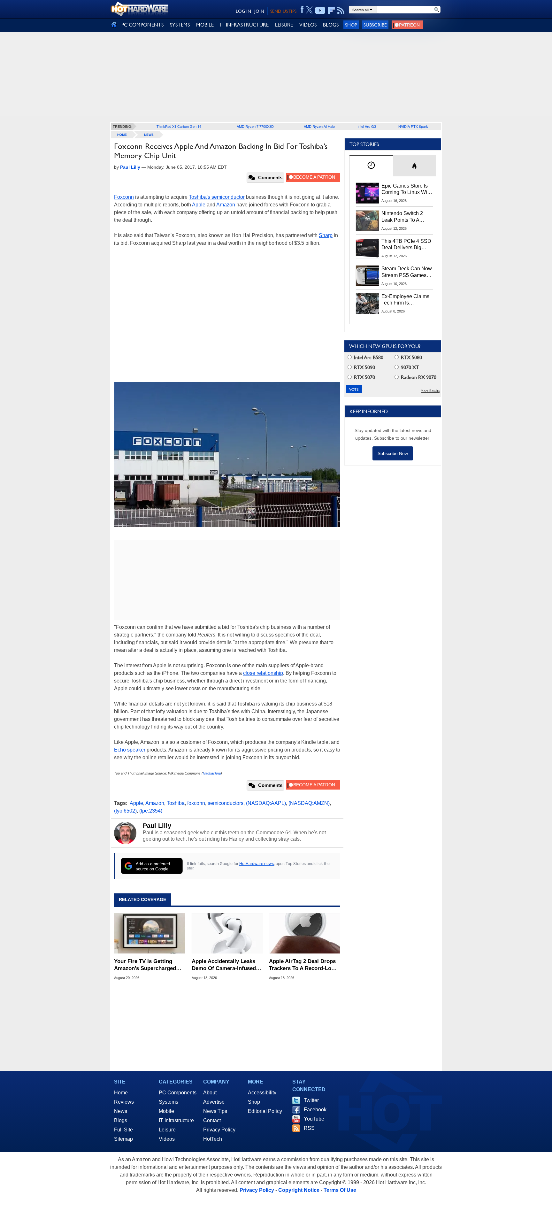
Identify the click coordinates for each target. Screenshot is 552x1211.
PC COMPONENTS (142, 25)
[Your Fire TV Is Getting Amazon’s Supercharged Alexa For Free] (149, 933)
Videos (167, 1139)
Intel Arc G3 (366, 126)
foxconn (196, 803)
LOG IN (243, 11)
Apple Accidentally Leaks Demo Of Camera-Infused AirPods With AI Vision (224, 965)
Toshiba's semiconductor (217, 197)
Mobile (166, 1111)
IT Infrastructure (176, 1120)
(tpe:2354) (150, 811)
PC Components (177, 1092)
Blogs (120, 1120)
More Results (430, 391)
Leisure (167, 1129)
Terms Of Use (340, 1190)
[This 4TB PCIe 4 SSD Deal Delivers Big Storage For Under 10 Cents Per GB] (367, 248)
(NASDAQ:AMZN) (309, 803)
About (210, 1092)
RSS (309, 1128)
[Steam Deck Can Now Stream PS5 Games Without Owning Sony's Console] (367, 276)
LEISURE (284, 25)
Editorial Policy (265, 1111)
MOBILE (205, 25)
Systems (168, 1102)
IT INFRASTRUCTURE (244, 25)
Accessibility (262, 1092)
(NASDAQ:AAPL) (266, 803)
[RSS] (341, 10)
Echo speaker (129, 749)
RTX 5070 (364, 377)
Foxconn (124, 197)
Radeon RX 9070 (418, 377)
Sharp (326, 235)
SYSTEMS (180, 25)
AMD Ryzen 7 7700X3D (255, 126)
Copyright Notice (298, 1190)
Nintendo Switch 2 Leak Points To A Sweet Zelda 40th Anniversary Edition (403, 217)
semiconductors (225, 803)
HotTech (212, 1139)
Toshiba (176, 803)
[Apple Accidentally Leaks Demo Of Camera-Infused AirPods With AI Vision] (227, 933)
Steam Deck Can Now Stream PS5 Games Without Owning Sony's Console (406, 272)
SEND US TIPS (283, 11)
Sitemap (123, 1139)
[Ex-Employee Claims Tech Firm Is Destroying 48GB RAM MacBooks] (367, 303)
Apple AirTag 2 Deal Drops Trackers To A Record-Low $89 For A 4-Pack (302, 965)
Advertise (214, 1102)
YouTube (314, 1119)
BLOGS (331, 25)
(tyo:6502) (125, 811)
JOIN (259, 11)
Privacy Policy (219, 1129)
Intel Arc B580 (368, 357)
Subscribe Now (393, 453)
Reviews (124, 1102)
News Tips (215, 1111)
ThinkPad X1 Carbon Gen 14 (179, 126)
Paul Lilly (157, 825)
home (122, 134)
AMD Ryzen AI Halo (319, 126)
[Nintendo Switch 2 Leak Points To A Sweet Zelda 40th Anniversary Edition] (367, 220)
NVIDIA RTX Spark (413, 126)
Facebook (315, 1109)
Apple (198, 204)
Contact (212, 1120)
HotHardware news (256, 863)
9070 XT (409, 367)
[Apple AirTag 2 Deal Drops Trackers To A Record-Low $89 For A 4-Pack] (304, 933)
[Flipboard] (331, 10)
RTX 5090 (364, 367)
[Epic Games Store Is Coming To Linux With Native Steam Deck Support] (367, 193)
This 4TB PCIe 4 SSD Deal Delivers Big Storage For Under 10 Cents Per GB (406, 244)
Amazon (225, 204)
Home (121, 1092)
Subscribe (375, 24)
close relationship (263, 673)
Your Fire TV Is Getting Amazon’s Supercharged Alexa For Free (145, 965)
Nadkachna (212, 773)
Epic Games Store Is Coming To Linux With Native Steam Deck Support (406, 189)
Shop (351, 24)
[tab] (371, 165)
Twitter (311, 1100)
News (149, 134)
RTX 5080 (411, 357)
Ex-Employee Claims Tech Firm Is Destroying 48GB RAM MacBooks (405, 300)
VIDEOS (308, 25)
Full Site (123, 1129)
